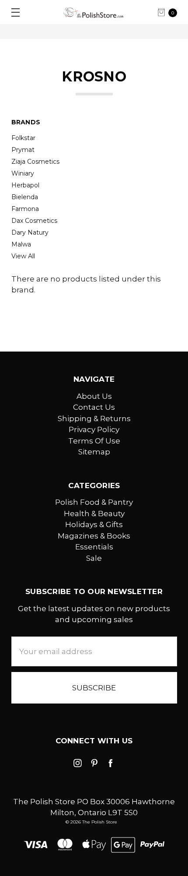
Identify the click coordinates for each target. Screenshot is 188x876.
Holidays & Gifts (94, 524)
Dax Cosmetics (34, 221)
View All (23, 256)
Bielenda (24, 197)
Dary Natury (30, 232)
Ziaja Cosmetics (35, 161)
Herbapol (25, 185)
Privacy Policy (94, 429)
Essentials (94, 546)
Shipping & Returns (94, 418)
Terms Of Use (94, 440)
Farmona (25, 209)
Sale (94, 558)
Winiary (22, 173)
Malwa (21, 244)
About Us (94, 396)
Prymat (23, 150)
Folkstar (23, 138)
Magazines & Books (94, 535)
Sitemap (94, 451)
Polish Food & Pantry (94, 502)
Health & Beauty (94, 513)
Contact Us (94, 407)
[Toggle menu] (12, 12)
